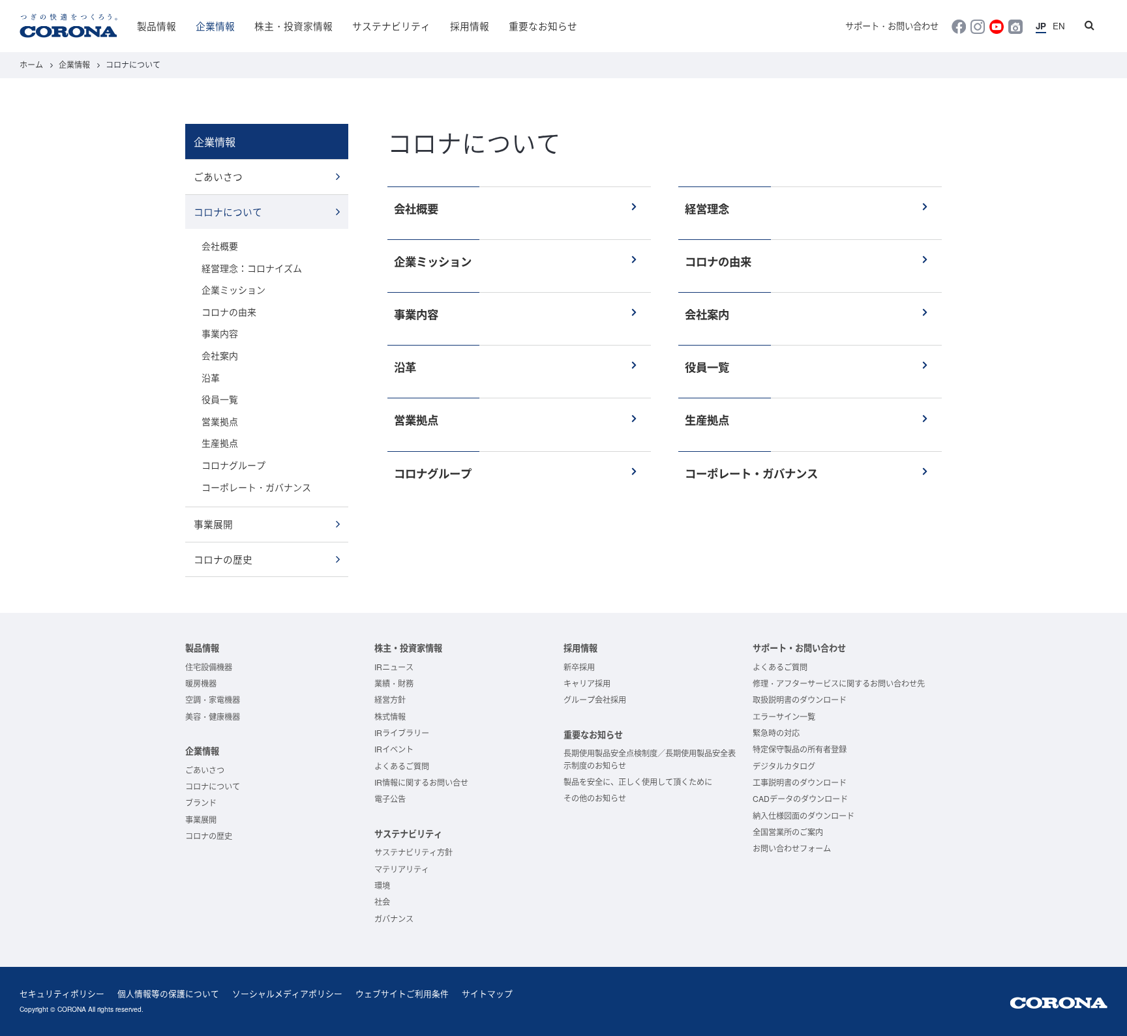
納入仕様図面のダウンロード (803, 815)
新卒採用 (579, 666)
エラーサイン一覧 (784, 716)
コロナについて (228, 211)
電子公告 (390, 798)
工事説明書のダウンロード (800, 782)
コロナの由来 (229, 311)
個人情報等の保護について (168, 993)
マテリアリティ (401, 868)
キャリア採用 (587, 682)
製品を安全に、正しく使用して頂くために (638, 781)
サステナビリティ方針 (413, 851)
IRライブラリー (401, 732)
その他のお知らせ (595, 797)
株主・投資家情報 (293, 26)
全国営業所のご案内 (788, 831)
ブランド (201, 802)
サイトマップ (487, 993)
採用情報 (469, 26)
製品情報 (156, 26)
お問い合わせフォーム (792, 847)
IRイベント (393, 748)
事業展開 (213, 524)
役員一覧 (220, 399)
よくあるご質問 (401, 765)
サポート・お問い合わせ (892, 26)
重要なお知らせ (543, 26)
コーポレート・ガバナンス (256, 487)
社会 (382, 901)
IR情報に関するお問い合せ (421, 782)
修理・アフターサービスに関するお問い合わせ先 (839, 682)
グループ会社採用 (595, 699)
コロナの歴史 (223, 559)
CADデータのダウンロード (800, 798)
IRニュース (393, 666)
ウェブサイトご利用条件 (402, 993)
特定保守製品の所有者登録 (800, 748)
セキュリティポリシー (62, 993)
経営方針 (390, 699)
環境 (382, 885)
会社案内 (220, 355)
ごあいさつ (218, 176)
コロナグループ (233, 464)
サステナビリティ (391, 26)
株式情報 (390, 716)
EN (1059, 26)
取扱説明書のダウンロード (800, 699)
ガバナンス (393, 918)
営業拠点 (220, 421)
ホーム (31, 64)
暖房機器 (201, 682)
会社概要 (220, 245)
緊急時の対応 (776, 732)
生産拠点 (220, 442)
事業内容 (220, 333)
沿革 (211, 377)
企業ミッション (233, 289)
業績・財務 (393, 682)
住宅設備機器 (208, 666)
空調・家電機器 (212, 699)
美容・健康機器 (212, 716)
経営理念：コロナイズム (252, 267)
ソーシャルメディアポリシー (287, 993)
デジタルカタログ (784, 765)
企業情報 (215, 26)
